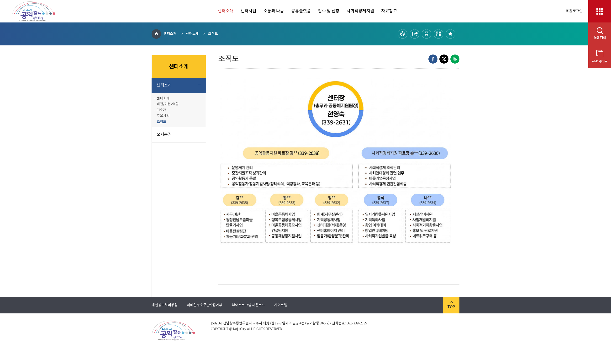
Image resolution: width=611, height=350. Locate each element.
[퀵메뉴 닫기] (599, 11)
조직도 (213, 34)
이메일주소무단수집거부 (204, 305)
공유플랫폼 (301, 11)
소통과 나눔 (273, 11)
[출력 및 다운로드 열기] (426, 34)
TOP (451, 307)
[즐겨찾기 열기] (450, 34)
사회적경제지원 (360, 11)
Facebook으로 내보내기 (432, 59)
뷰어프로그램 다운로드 (248, 305)
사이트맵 (280, 305)
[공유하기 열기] (414, 34)
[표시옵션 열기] (402, 34)
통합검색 (597, 38)
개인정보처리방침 (164, 305)
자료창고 (389, 11)
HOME (156, 34)
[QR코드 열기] (438, 34)
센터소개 (225, 11)
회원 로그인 (574, 11)
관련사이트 (599, 62)
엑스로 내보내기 (443, 59)
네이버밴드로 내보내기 (454, 59)
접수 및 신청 (328, 11)
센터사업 (248, 11)
